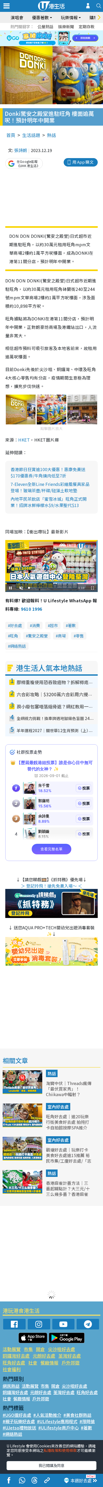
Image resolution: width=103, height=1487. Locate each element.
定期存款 (87, 26)
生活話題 (31, 135)
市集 (28, 1349)
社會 (32, 1362)
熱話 (51, 135)
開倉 (40, 1349)
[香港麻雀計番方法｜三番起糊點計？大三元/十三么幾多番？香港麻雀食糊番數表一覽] (23, 1192)
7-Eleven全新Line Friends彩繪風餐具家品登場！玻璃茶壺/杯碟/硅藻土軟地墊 (50, 487)
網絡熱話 (18, 646)
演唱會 (17, 17)
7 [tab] (39, 38)
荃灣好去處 (69, 1355)
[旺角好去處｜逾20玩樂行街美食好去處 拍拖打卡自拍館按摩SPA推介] (23, 1125)
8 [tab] (45, 38)
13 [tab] (52, 45)
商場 (62, 635)
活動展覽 (12, 1349)
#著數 (86, 1427)
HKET (24, 440)
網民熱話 (11, 1386)
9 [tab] (50, 38)
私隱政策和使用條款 (60, 1450)
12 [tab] (66, 38)
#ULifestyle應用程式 (57, 1421)
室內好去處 (58, 1107)
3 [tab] (50, 32)
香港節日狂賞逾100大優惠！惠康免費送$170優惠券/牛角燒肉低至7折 (48, 472)
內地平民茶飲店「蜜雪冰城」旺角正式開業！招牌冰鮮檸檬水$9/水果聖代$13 (49, 502)
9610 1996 (31, 609)
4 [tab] (55, 32)
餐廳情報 (49, 1362)
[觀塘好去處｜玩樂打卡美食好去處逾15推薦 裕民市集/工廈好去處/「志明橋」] (23, 1158)
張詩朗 (20, 150)
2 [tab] (45, 32)
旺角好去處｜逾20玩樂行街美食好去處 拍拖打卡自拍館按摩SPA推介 (67, 1122)
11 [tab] (60, 38)
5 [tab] (60, 32)
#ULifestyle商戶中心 (58, 1427)
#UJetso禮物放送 (19, 1427)
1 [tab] (39, 32)
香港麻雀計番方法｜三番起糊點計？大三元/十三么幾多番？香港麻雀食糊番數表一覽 (68, 1191)
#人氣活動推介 (47, 1415)
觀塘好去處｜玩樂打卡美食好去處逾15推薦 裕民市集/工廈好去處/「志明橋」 (68, 1158)
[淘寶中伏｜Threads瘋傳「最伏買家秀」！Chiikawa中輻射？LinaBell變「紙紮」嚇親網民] (23, 1092)
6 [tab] (66, 32)
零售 (80, 635)
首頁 (10, 135)
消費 (36, 625)
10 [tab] (55, 38)
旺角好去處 (14, 1362)
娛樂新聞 (66, 26)
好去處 (16, 625)
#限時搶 (87, 1421)
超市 (54, 625)
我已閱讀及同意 (51, 1465)
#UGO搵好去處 (17, 1415)
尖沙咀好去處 (61, 1349)
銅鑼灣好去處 (16, 1355)
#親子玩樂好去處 (19, 1421)
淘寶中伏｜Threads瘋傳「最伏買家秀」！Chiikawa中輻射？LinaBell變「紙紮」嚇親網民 (69, 1094)
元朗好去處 (44, 1355)
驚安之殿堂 (38, 635)
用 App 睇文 (82, 162)
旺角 (14, 635)
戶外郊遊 (70, 1362)
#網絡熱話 (12, 1434)
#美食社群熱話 (77, 1415)
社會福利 (12, 1369)
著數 (72, 625)
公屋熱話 (45, 26)
